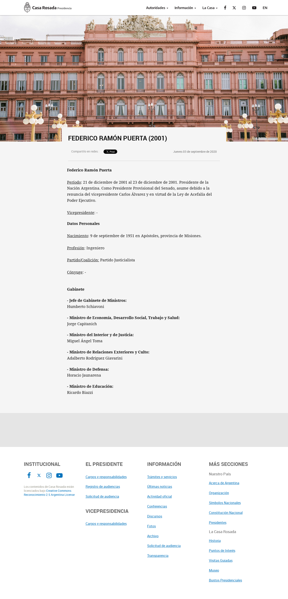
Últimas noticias (159, 486)
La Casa (208, 8)
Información (184, 8)
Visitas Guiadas (221, 560)
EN (265, 8)
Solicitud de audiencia (102, 496)
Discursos (154, 516)
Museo (214, 570)
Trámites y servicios (162, 477)
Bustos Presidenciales (225, 580)
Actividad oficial (159, 496)
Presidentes (217, 522)
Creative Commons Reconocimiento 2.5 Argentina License (49, 493)
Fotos (151, 526)
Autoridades (156, 8)
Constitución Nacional (226, 512)
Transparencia (157, 555)
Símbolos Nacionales (225, 502)
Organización (219, 493)
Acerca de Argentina (224, 483)
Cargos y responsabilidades (106, 477)
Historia (215, 540)
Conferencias (157, 506)
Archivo (153, 536)
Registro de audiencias (103, 486)
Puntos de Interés (222, 550)
